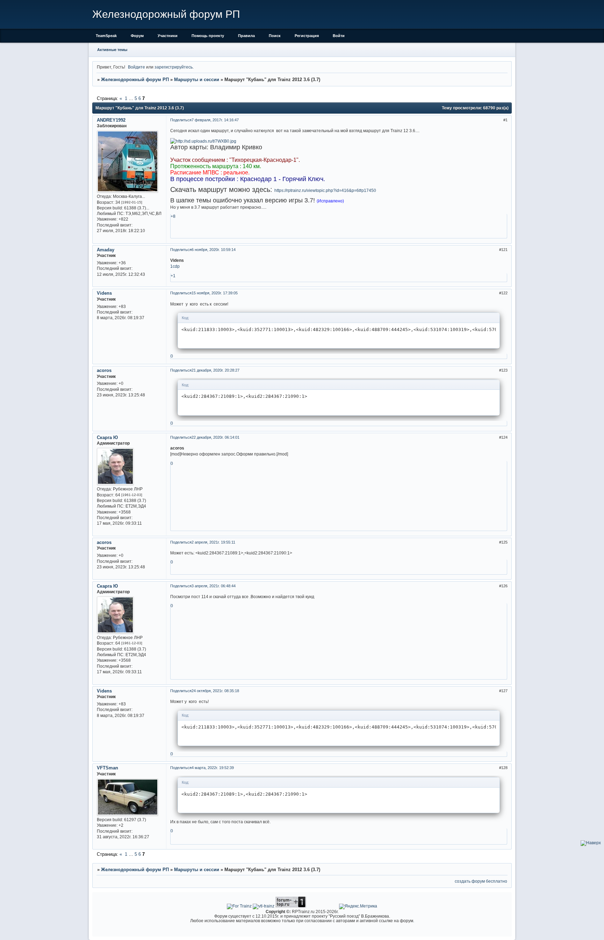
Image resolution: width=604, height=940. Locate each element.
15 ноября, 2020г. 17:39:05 (215, 293)
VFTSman (107, 767)
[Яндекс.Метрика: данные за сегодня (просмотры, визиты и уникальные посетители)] (358, 906)
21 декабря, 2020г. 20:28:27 (215, 370)
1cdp (175, 266)
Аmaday (105, 249)
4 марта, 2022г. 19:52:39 (213, 768)
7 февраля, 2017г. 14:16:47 (215, 120)
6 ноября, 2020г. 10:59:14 (214, 249)
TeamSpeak (106, 36)
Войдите (136, 67)
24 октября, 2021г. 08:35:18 (215, 691)
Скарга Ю (107, 437)
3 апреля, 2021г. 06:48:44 (214, 586)
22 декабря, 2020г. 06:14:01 (215, 437)
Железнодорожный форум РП (135, 79)
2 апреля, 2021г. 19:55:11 (213, 542)
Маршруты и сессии (196, 79)
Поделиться (181, 120)
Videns (104, 293)
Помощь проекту (208, 36)
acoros (104, 370)
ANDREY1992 (111, 120)
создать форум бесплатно (481, 881)
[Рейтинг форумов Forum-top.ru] (290, 906)
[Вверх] (591, 842)
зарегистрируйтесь (173, 67)
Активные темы (112, 50)
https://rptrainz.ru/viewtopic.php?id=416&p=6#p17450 (325, 190)
